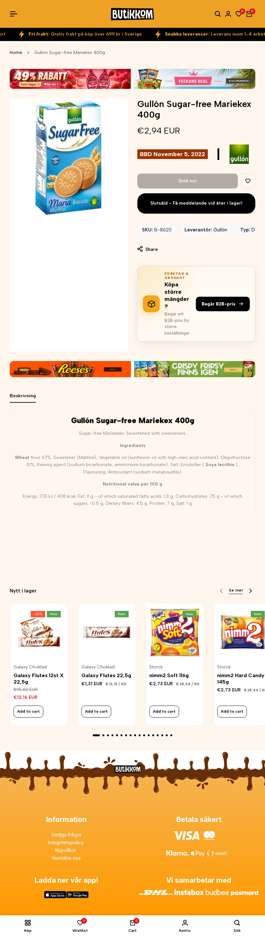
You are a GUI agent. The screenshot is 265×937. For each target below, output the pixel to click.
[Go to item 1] (96, 735)
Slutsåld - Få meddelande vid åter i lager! (196, 203)
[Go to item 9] (135, 735)
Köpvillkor (66, 850)
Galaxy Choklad (30, 667)
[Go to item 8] (131, 735)
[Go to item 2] (103, 735)
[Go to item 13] (153, 735)
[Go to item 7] (126, 735)
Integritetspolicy (66, 842)
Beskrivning (23, 396)
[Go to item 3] (108, 735)
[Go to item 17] (171, 735)
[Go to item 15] (162, 735)
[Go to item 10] (140, 735)
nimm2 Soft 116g (169, 675)
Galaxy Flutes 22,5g (106, 675)
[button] (247, 181)
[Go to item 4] (112, 735)
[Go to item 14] (158, 735)
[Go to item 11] (144, 735)
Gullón (220, 230)
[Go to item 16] (167, 735)
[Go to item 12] (149, 735)
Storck (156, 667)
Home (16, 52)
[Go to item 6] (121, 735)
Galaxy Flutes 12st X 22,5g (39, 678)
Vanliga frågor (66, 835)
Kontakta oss (66, 858)
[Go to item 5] (117, 735)
